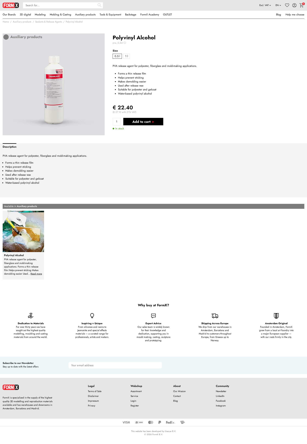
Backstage (130, 14)
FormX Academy (149, 14)
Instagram (221, 405)
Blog (278, 14)
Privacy (91, 405)
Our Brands (9, 14)
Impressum (93, 401)
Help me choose (295, 14)
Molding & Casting (60, 14)
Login (133, 401)
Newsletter (221, 391)
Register (135, 405)
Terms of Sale (94, 391)
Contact (177, 396)
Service (134, 396)
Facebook (221, 401)
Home (6, 21)
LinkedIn (220, 396)
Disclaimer (93, 396)
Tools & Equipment (110, 14)
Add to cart (141, 121)
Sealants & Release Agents (48, 21)
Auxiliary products (85, 14)
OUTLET (167, 14)
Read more (36, 273)
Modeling (40, 14)
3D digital (25, 14)
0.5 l (117, 56)
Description (9, 147)
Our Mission (179, 391)
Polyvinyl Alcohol (74, 21)
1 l (126, 56)
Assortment (136, 391)
